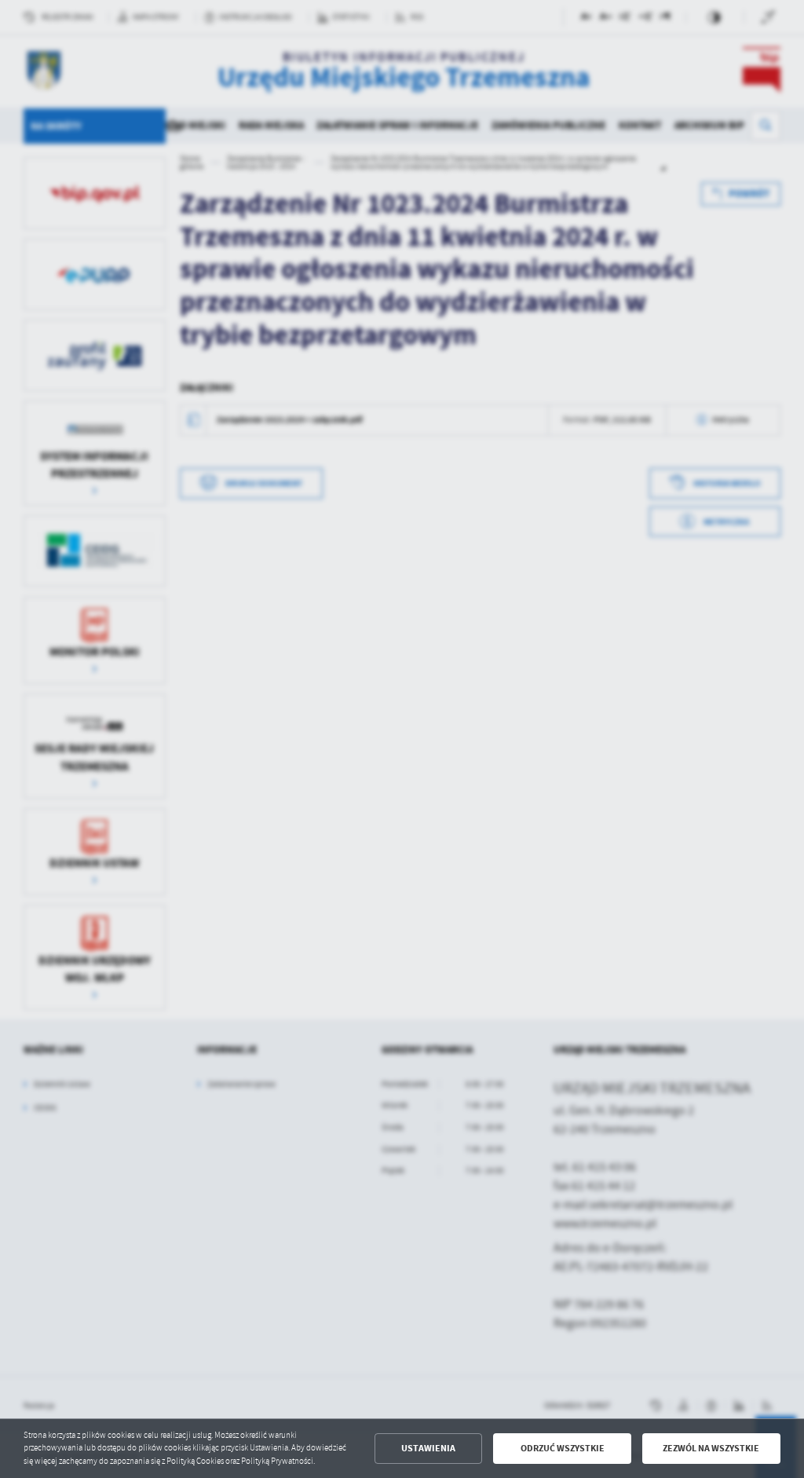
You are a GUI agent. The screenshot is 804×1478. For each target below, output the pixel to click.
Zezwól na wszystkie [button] (711, 1448)
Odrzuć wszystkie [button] (563, 1448)
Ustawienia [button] (428, 1448)
